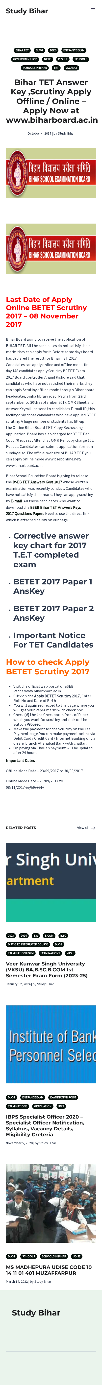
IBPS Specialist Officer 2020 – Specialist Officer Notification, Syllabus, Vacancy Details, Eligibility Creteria (45, 1126)
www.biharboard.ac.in (24, 465)
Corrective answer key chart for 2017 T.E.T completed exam (51, 550)
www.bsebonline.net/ (63, 459)
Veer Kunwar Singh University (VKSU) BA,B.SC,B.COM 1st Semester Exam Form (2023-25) (47, 970)
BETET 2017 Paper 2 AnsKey (53, 613)
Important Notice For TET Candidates (53, 640)
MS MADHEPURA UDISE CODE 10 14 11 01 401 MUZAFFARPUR (49, 1270)
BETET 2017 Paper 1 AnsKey (52, 586)
